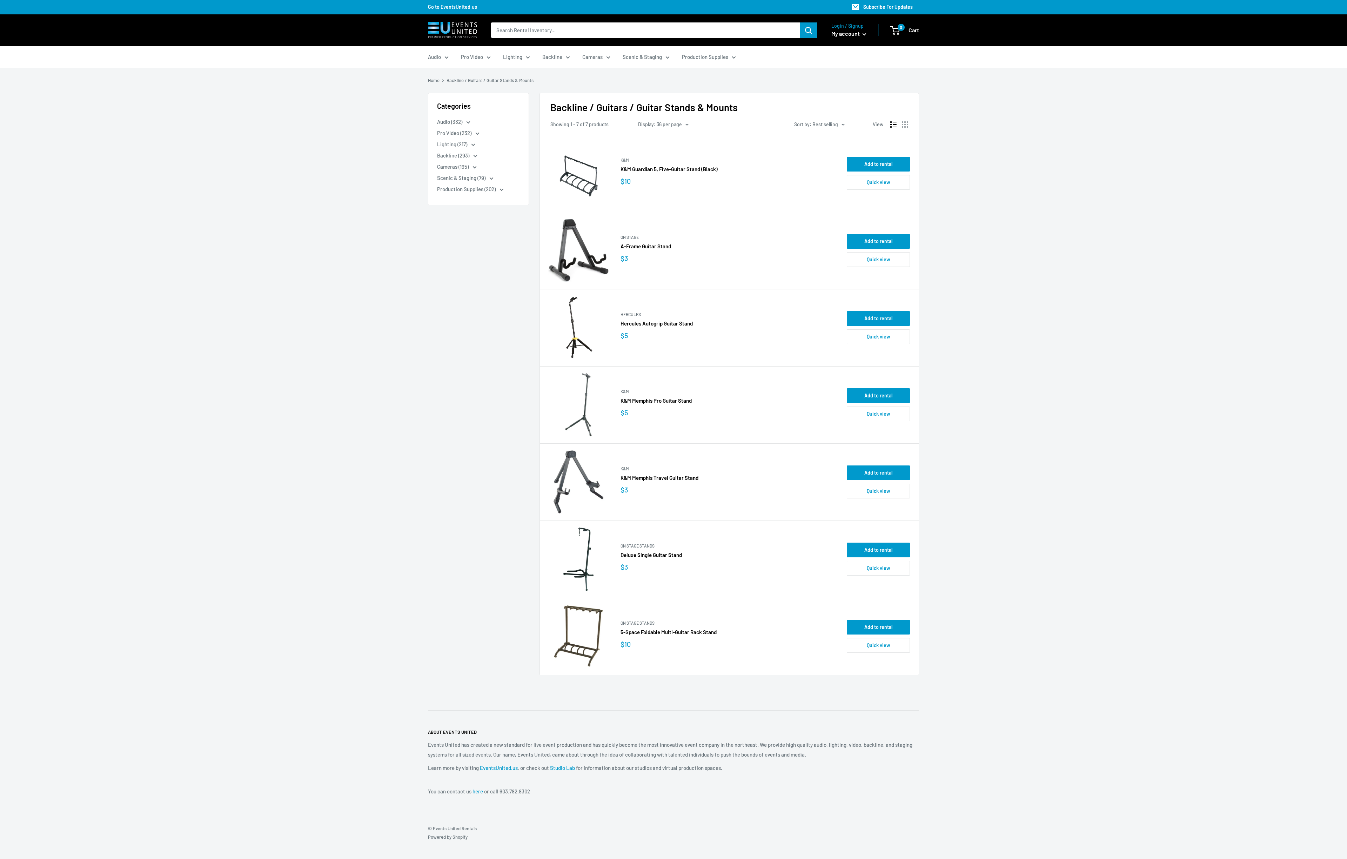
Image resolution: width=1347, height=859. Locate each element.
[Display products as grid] (905, 124)
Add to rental (878, 164)
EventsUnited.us (499, 768)
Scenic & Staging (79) (462, 178)
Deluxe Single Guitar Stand (651, 555)
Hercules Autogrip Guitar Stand (657, 323)
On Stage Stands (638, 545)
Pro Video (472, 57)
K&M (625, 159)
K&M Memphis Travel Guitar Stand (659, 478)
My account (846, 33)
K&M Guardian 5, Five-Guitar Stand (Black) (669, 169)
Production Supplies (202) (467, 189)
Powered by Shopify (448, 837)
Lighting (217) (452, 144)
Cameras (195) (453, 166)
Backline (552, 57)
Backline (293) (453, 155)
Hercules (631, 314)
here (478, 791)
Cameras (592, 57)
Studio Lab (562, 768)
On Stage (630, 237)
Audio (434, 57)
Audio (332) (450, 122)
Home (434, 80)
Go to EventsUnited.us (452, 7)
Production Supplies (705, 57)
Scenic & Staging (642, 57)
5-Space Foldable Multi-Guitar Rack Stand (669, 632)
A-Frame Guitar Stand (646, 246)
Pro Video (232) (455, 133)
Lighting (512, 57)
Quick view (878, 182)
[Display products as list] (893, 124)
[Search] (808, 30)
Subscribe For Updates (888, 7)
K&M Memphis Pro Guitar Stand (656, 400)
